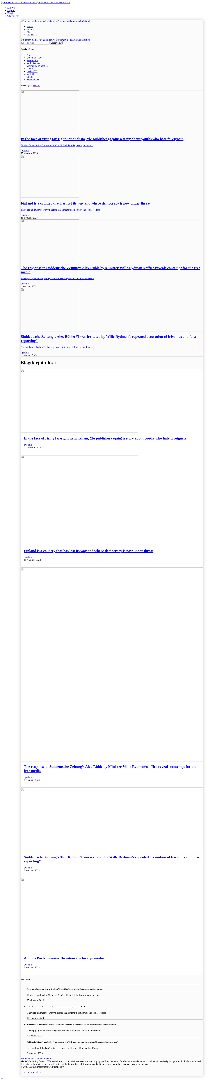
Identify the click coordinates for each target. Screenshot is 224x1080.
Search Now (56, 43)
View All (36, 86)
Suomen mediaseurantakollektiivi (37, 1058)
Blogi (10, 13)
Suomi (30, 77)
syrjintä (30, 74)
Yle (28, 55)
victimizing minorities (37, 66)
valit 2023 (31, 68)
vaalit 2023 (32, 71)
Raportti (11, 10)
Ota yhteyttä (13, 16)
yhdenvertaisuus (34, 57)
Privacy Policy (34, 1072)
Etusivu (11, 7)
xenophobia (32, 60)
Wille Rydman (34, 63)
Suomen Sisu (33, 79)
